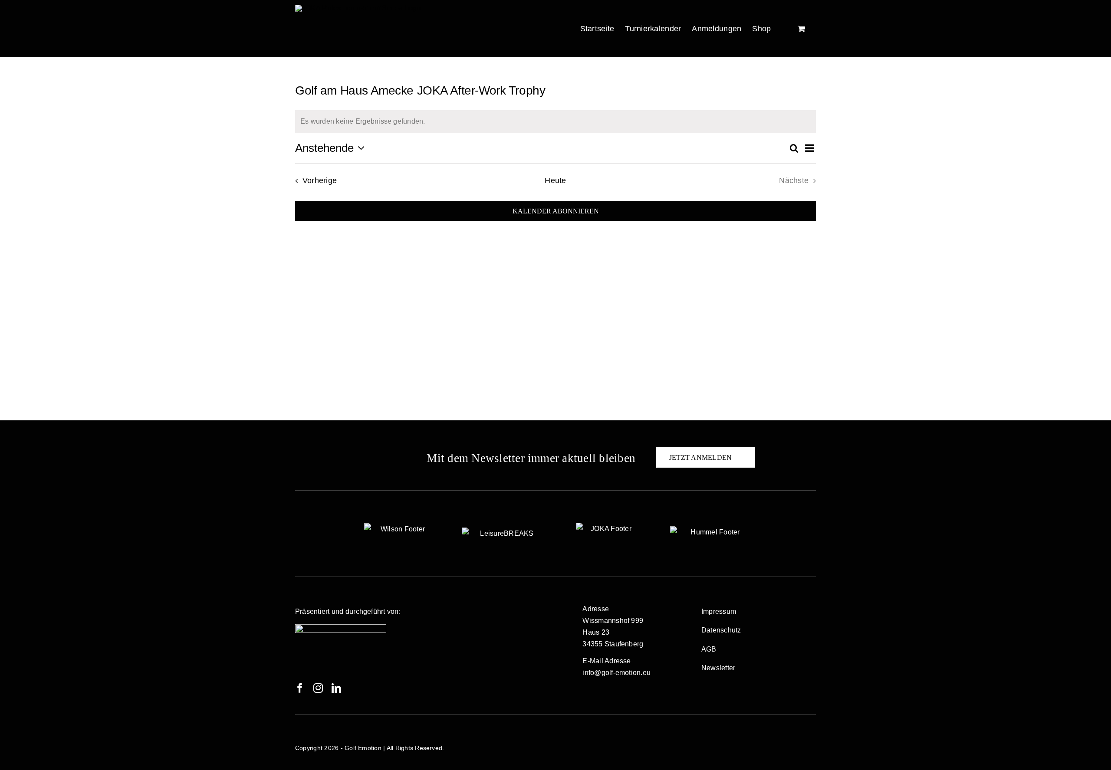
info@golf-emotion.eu (616, 672)
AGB (709, 649)
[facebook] (300, 688)
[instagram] (318, 688)
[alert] (555, 121)
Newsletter (718, 668)
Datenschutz (721, 630)
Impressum (718, 611)
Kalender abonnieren (556, 211)
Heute (555, 180)
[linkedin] (336, 688)
